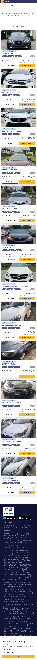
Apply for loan (26, 65)
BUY (4, 5)
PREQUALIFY (13, 5)
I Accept (18, 656)
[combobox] (7, 1)
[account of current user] (33, 5)
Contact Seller (10, 65)
